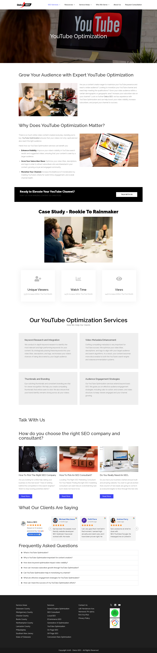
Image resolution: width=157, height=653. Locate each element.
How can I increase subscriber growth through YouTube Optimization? (51, 568)
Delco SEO (108, 97)
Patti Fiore (92, 519)
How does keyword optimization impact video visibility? (45, 563)
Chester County (22, 616)
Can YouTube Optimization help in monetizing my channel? (46, 573)
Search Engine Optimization (58, 609)
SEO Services (53, 5)
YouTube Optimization (31, 138)
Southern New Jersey (24, 633)
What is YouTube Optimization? (35, 553)
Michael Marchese (67, 519)
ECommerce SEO (54, 619)
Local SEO (51, 616)
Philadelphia (21, 630)
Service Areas (84, 5)
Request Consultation (133, 5)
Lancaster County (23, 626)
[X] (111, 606)
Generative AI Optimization (58, 623)
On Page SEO (52, 630)
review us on (33, 534)
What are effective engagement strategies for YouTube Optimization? (51, 578)
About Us (117, 5)
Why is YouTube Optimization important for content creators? (48, 558)
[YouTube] (119, 606)
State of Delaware (23, 637)
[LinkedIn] (115, 606)
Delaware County (23, 609)
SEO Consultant (53, 612)
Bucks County (21, 619)
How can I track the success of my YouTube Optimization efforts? (49, 583)
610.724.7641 (83, 615)
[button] (78, 552)
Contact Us (82, 605)
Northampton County (24, 623)
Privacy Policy (84, 618)
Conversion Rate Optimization (59, 637)
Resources (69, 5)
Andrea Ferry (122, 519)
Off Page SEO (52, 633)
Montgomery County (24, 612)
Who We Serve (101, 5)
